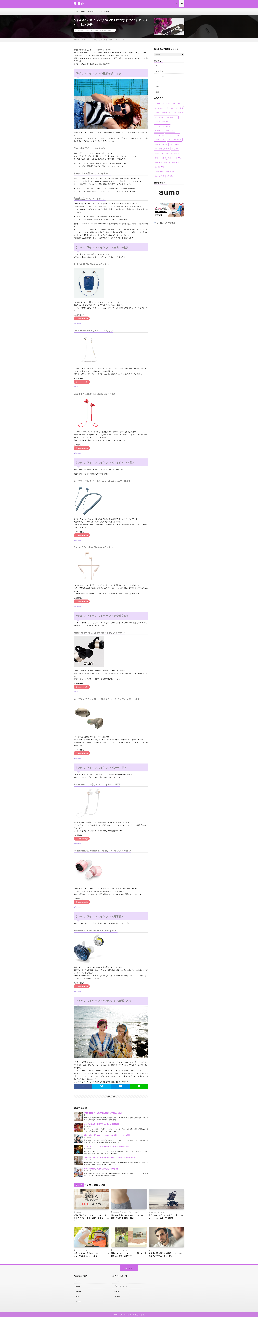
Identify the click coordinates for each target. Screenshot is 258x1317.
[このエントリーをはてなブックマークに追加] (120, 1086)
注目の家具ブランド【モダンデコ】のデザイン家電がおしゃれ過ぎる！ (109, 1157)
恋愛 (157, 86)
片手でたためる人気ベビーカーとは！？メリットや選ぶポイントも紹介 (91, 1254)
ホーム (116, 1281)
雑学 (170, 176)
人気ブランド (160, 140)
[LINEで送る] (139, 1086)
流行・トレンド (174, 158)
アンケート (159, 103)
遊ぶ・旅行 (159, 176)
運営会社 (117, 1296)
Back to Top (129, 1268)
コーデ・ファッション (163, 112)
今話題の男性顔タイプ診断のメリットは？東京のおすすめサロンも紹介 (166, 1254)
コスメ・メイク (177, 108)
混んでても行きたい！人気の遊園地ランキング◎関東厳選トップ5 (107, 1146)
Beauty (76, 11)
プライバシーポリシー (121, 1286)
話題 (157, 92)
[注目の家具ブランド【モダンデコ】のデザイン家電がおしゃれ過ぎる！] (78, 1160)
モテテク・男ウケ (172, 135)
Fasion (83, 11)
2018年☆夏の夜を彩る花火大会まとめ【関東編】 (102, 1124)
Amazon (79, 323)
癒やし (158, 162)
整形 (176, 153)
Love (98, 11)
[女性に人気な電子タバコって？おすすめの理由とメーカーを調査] (78, 1138)
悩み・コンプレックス (163, 153)
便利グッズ (174, 144)
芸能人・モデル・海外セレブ (165, 171)
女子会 (175, 149)
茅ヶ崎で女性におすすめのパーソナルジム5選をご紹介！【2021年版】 (129, 1216)
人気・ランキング (109, 30)
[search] (182, 54)
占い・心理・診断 (162, 149)
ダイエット (178, 112)
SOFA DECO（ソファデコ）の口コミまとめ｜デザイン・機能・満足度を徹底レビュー (91, 1218)
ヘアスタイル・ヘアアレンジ (164, 130)
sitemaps (117, 1291)
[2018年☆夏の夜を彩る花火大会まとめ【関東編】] (78, 1127)
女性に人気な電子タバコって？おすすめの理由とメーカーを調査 (107, 1135)
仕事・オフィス (161, 144)
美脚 (167, 162)
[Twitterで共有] (101, 1086)
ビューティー (160, 71)
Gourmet (106, 11)
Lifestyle (91, 11)
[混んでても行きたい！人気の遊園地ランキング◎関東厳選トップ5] (78, 1149)
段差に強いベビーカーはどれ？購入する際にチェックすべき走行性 (129, 1254)
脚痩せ (175, 162)
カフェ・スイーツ (161, 108)
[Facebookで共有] (83, 1086)
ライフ (87, 30)
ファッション (160, 76)
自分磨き (159, 167)
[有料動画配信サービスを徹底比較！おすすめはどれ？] (78, 1116)
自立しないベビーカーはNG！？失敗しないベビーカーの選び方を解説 (166, 1216)
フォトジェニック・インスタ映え (166, 117)
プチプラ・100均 (161, 121)
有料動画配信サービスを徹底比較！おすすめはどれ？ (103, 1113)
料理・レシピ (160, 158)
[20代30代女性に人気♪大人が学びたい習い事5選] (78, 1172)
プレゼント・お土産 (97, 30)
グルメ (158, 66)
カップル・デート (173, 103)
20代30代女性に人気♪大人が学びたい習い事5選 (101, 1169)
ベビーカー (159, 135)
